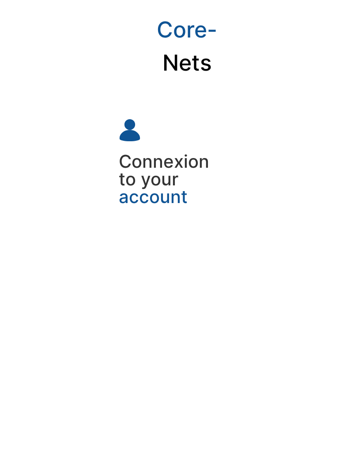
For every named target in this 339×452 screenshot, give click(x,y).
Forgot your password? (169, 354)
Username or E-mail (150, 226)
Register (196, 328)
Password (135, 264)
